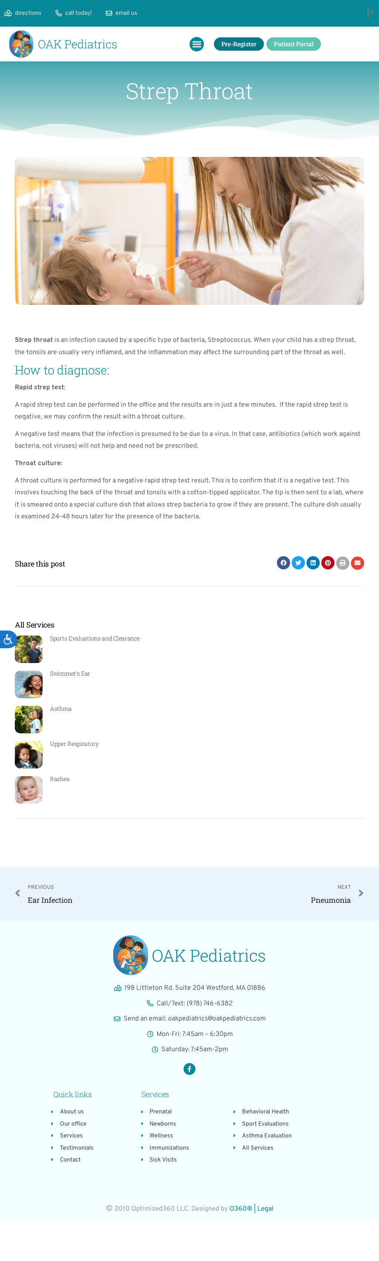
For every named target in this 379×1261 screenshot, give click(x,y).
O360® (240, 1209)
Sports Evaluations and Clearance (95, 638)
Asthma (60, 708)
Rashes (59, 779)
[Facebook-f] (189, 1069)
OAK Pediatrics (208, 955)
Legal (265, 1209)
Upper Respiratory (74, 743)
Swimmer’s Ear (70, 673)
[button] (197, 44)
